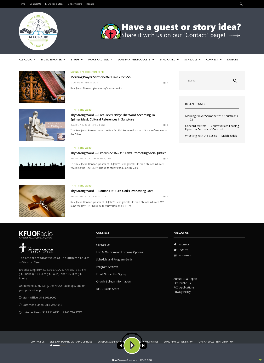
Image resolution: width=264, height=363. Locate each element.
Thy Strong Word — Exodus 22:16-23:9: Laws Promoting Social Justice (119, 153)
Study (75, 59)
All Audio (25, 59)
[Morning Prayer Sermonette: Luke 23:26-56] (42, 87)
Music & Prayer (51, 59)
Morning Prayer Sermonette (88, 72)
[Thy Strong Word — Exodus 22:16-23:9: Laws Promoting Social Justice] (42, 163)
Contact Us (35, 3)
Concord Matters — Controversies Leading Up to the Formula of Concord (212, 127)
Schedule (190, 59)
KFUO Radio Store (54, 3)
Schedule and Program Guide (114, 259)
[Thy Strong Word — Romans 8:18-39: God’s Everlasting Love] (42, 201)
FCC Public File (183, 283)
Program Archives (107, 267)
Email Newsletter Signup (111, 274)
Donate (90, 3)
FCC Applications (184, 287)
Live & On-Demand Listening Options (119, 252)
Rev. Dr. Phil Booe (80, 125)
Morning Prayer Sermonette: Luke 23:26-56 (100, 77)
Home (22, 3)
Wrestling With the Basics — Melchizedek (211, 135)
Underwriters (75, 3)
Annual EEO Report (185, 279)
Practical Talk (98, 59)
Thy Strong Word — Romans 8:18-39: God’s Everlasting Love (112, 191)
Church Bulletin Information (113, 281)
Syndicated (167, 59)
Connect (212, 59)
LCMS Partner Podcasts (134, 59)
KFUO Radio (77, 82)
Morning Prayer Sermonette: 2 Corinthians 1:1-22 (211, 117)
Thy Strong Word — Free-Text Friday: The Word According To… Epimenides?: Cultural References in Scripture (114, 117)
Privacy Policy (182, 291)
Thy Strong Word (81, 110)
